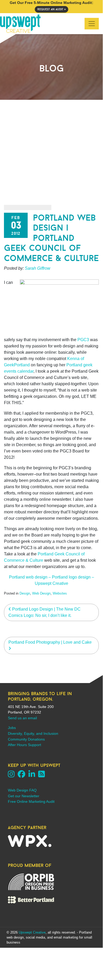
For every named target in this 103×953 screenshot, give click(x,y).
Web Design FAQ (22, 790)
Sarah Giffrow (37, 268)
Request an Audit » (51, 9)
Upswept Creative (32, 932)
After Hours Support (24, 745)
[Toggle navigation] (92, 23)
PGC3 (83, 339)
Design (24, 593)
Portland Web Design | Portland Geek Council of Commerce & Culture (51, 237)
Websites (60, 593)
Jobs (12, 728)
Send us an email (22, 718)
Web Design (41, 593)
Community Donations (26, 739)
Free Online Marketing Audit (31, 801)
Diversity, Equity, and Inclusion (33, 733)
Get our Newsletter (23, 796)
